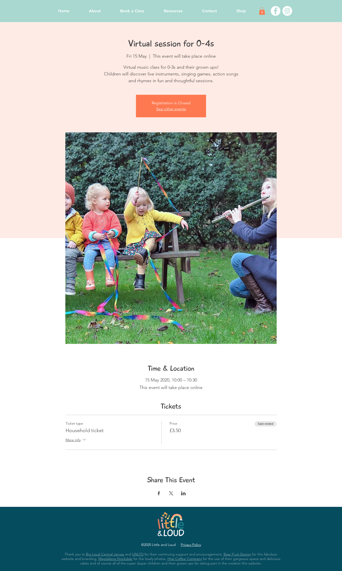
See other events (171, 109)
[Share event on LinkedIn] (183, 493)
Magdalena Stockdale (115, 558)
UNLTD (137, 554)
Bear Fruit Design (237, 554)
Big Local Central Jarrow (105, 554)
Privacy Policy (191, 544)
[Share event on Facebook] (158, 493)
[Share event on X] (171, 493)
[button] (262, 11)
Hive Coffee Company (184, 558)
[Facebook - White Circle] (275, 11)
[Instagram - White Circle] (287, 11)
